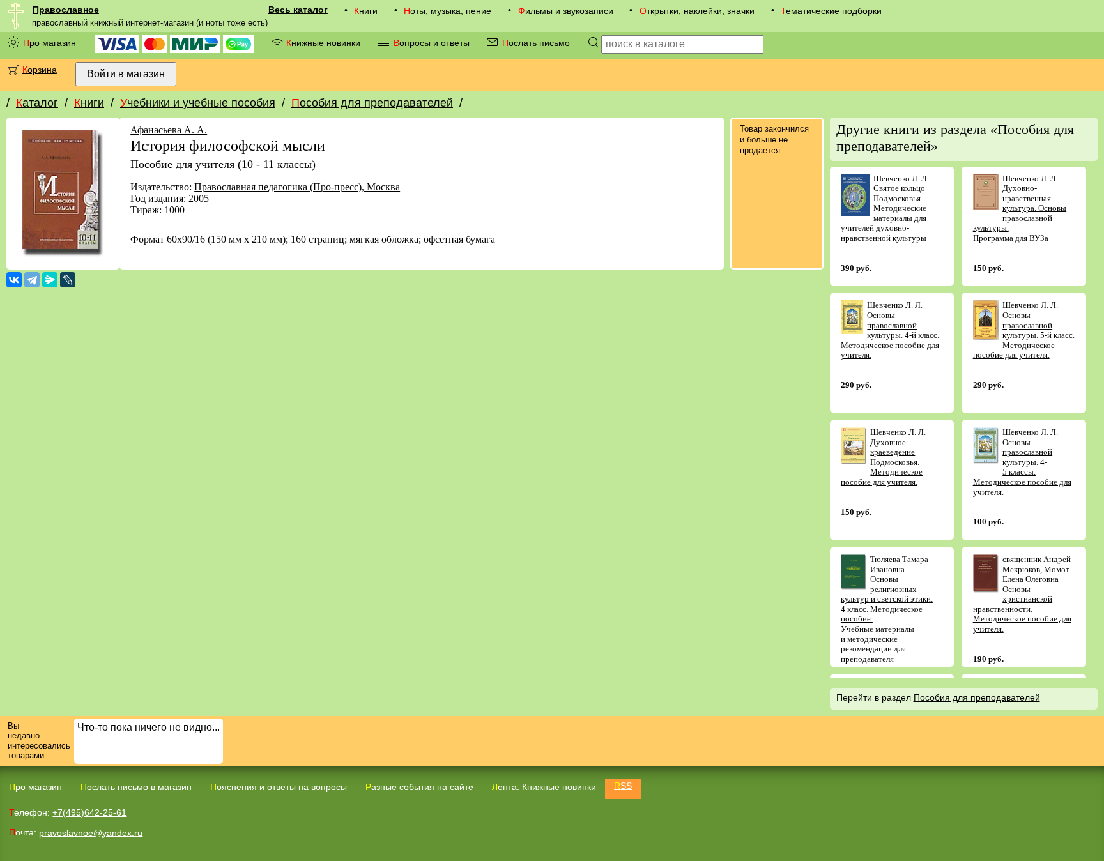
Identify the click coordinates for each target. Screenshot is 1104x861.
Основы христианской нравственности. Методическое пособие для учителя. (1022, 609)
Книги (366, 11)
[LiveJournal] (67, 279)
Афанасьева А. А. (168, 130)
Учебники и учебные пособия (197, 102)
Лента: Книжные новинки (544, 787)
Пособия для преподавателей (372, 102)
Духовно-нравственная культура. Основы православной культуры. (1020, 207)
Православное (66, 9)
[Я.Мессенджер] (49, 279)
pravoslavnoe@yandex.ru (90, 832)
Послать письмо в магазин (136, 787)
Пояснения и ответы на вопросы (278, 787)
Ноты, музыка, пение (447, 11)
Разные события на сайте (419, 787)
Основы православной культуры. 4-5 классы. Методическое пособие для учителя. (1022, 467)
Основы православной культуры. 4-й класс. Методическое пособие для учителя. (890, 335)
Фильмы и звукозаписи (565, 11)
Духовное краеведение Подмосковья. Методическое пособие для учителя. (882, 462)
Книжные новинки (323, 43)
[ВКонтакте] (14, 279)
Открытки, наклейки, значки (697, 11)
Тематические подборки (831, 11)
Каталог (37, 102)
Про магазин (49, 43)
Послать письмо (536, 43)
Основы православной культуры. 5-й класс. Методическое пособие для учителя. (1024, 335)
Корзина (39, 70)
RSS (623, 786)
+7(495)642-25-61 (89, 812)
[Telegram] (32, 279)
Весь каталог (298, 9)
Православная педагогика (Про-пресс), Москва (297, 186)
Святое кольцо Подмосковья (899, 193)
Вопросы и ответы (432, 43)
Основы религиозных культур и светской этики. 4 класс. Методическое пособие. (887, 598)
